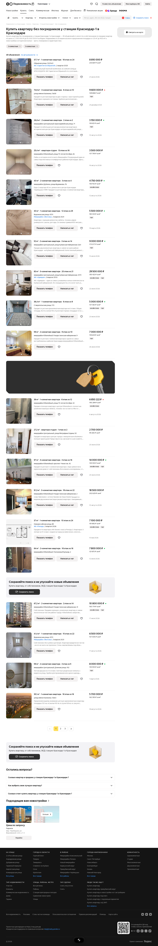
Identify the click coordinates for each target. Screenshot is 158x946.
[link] (148, 4)
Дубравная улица (12, 862)
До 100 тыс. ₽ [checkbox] (62, 381)
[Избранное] (91, 4)
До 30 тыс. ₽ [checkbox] (16, 381)
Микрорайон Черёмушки (69, 872)
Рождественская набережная (64, 335)
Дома (8, 896)
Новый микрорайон (67, 862)
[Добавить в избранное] (81, 77)
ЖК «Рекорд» (39, 526)
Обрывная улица (40, 63)
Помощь (103, 914)
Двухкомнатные (133, 866)
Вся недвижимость (13, 914)
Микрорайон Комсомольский (71, 856)
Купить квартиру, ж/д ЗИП (97, 902)
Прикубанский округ (68, 869)
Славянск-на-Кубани (41, 866)
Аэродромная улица (13, 859)
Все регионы (38, 886)
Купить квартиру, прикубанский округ (101, 889)
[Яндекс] (148, 941)
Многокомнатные (134, 862)
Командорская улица (14, 872)
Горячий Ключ (38, 856)
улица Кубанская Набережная (66, 245)
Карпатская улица (12, 869)
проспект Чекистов (60, 463)
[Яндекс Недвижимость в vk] (142, 914)
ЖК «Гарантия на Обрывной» (45, 66)
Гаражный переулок (13, 866)
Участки (9, 886)
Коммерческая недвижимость (17, 892)
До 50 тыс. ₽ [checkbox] (31, 381)
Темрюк (36, 859)
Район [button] (127, 18)
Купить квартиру (93, 886)
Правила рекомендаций (88, 914)
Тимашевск (37, 862)
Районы (36, 889)
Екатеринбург (92, 866)
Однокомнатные (133, 856)
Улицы (35, 899)
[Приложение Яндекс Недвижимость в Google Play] (142, 931)
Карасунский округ (67, 866)
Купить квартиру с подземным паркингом (103, 899)
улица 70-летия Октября (62, 154)
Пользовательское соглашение (64, 914)
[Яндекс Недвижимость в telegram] (150, 914)
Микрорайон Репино (68, 859)
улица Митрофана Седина (64, 433)
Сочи (35, 869)
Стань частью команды (41, 914)
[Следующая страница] (71, 729)
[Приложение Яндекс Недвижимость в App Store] (138, 931)
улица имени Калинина (42, 93)
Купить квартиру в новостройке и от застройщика (106, 892)
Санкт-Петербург (93, 859)
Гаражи (9, 899)
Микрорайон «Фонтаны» (43, 217)
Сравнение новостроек (42, 896)
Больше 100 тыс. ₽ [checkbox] (19, 387)
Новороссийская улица (42, 524)
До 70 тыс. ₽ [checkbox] (46, 381)
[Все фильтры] (8, 18)
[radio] (60, 728)
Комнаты (9, 889)
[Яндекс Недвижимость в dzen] (146, 914)
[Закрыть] (151, 18)
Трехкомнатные (133, 869)
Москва (90, 856)
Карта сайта (113, 914)
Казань (89, 869)
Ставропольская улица (42, 305)
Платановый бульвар (61, 552)
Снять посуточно (66, 886)
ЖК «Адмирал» (39, 277)
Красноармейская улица (64, 124)
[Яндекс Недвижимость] (20, 4)
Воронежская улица (41, 214)
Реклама (26, 914)
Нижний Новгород (94, 872)
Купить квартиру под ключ (97, 896)
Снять (62, 889)
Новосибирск (92, 862)
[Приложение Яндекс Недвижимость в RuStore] (150, 931)
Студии (130, 859)
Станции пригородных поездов (45, 892)
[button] (96, 4)
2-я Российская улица (14, 856)
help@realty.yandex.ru (52, 929)
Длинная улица (60, 667)
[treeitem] (12, 10)
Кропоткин (37, 872)
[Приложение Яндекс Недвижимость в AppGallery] (146, 931)
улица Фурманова (57, 184)
